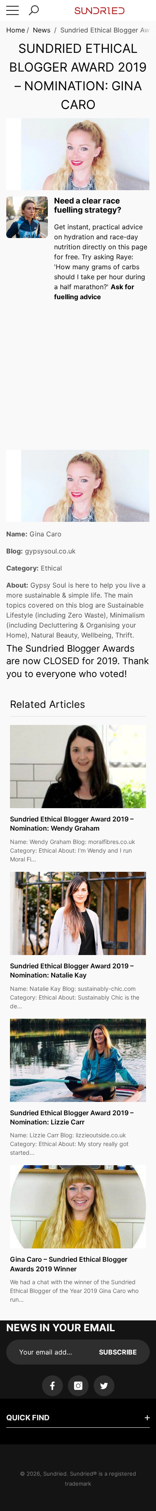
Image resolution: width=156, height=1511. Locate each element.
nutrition (67, 247)
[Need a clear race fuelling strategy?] (27, 217)
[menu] (12, 10)
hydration (79, 237)
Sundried (55, 1473)
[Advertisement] (78, 368)
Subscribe (118, 1352)
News (41, 30)
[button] (33, 10)
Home (15, 30)
